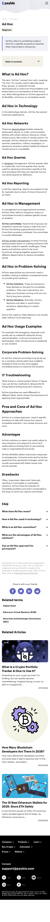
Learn (36, 842)
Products (22, 842)
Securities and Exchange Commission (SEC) (22, 620)
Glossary (13, 19)
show (31, 61)
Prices (5, 851)
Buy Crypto (7, 846)
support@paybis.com (18, 868)
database (8, 163)
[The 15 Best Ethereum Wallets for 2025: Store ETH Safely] (25, 786)
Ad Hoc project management (16, 240)
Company (7, 842)
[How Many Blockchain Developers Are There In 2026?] (25, 720)
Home (4, 19)
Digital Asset (9, 605)
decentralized (18, 128)
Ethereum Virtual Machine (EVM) (19, 612)
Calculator (25, 846)
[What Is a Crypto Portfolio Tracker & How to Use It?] (25, 651)
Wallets (18, 851)
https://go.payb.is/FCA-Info (26, 572)
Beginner (7, 30)
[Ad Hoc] (13, 591)
